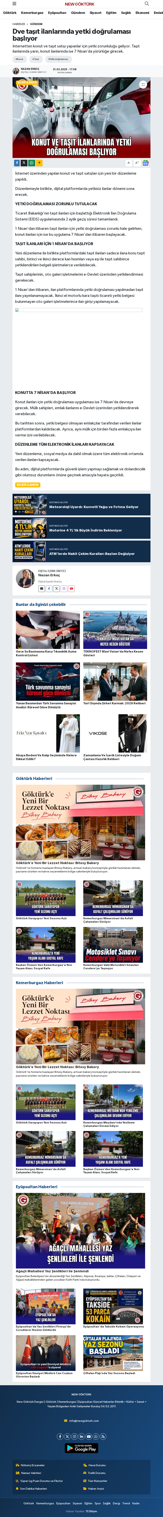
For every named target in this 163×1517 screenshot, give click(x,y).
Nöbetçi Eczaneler (33, 1465)
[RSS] (103, 1436)
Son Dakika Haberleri (33, 1488)
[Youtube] (71, 588)
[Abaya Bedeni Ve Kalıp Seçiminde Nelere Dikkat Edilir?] (48, 733)
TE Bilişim (91, 1511)
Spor (98, 1503)
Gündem (78, 13)
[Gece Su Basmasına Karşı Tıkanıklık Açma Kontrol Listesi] (48, 629)
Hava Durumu (97, 1465)
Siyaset (96, 13)
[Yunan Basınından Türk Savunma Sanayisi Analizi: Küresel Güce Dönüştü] (48, 681)
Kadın (136, 1503)
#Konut (19, 59)
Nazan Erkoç (49, 575)
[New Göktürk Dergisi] (80, 4)
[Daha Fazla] (39, 163)
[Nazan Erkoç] (25, 578)
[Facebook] (49, 588)
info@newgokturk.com (84, 1420)
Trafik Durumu (97, 1473)
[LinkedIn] (81, 1436)
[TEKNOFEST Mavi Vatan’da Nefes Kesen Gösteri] (115, 629)
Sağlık (126, 13)
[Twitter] (56, 588)
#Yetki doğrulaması (58, 59)
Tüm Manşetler (97, 1480)
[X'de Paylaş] (24, 163)
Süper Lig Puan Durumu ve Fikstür (41, 1480)
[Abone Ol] (145, 163)
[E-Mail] (41, 588)
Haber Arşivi (96, 1488)
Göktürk (9, 13)
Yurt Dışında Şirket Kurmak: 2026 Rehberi (114, 703)
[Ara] (146, 4)
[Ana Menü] (14, 4)
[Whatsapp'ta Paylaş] (31, 163)
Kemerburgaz (32, 13)
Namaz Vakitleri (31, 1473)
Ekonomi (142, 13)
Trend (126, 1503)
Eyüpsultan (57, 13)
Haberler (19, 24)
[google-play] (81, 1448)
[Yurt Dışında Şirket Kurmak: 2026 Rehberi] (115, 681)
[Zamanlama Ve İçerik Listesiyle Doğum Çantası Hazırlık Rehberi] (115, 733)
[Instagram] (64, 588)
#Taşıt (35, 59)
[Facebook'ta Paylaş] (17, 163)
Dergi (116, 1503)
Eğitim (111, 13)
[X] (67, 1436)
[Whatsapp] (96, 1436)
